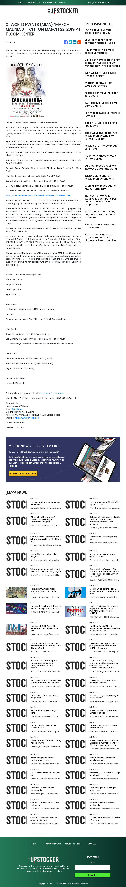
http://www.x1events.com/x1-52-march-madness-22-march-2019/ (38, 195)
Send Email (17, 409)
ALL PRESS (47, 2)
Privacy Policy (53, 843)
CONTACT (60, 2)
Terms (33, 843)
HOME (21, 2)
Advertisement (73, 843)
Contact (92, 843)
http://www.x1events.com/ (51, 393)
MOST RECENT (33, 2)
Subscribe (92, 875)
